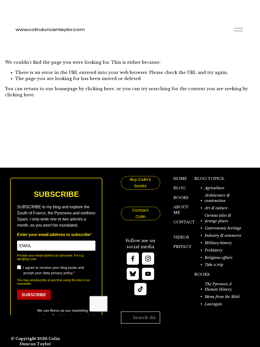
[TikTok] (140, 289)
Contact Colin (140, 213)
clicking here (99, 88)
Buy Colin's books (140, 183)
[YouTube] (148, 274)
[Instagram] (148, 259)
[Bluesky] (133, 274)
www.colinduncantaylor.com (50, 29)
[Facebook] (133, 259)
